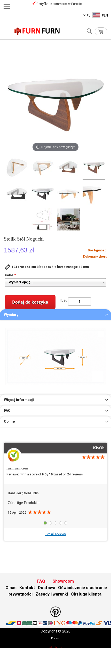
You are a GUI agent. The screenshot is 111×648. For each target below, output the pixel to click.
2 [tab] (50, 522)
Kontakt (27, 587)
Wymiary (11, 315)
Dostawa (46, 587)
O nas (11, 587)
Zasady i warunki (51, 594)
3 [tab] (55, 522)
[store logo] (37, 31)
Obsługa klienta (86, 594)
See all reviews (55, 534)
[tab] (55, 314)
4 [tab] (60, 522)
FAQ (7, 410)
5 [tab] (65, 522)
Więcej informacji (19, 400)
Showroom (63, 581)
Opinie (9, 421)
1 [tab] (45, 522)
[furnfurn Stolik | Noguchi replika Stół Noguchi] (17, 168)
